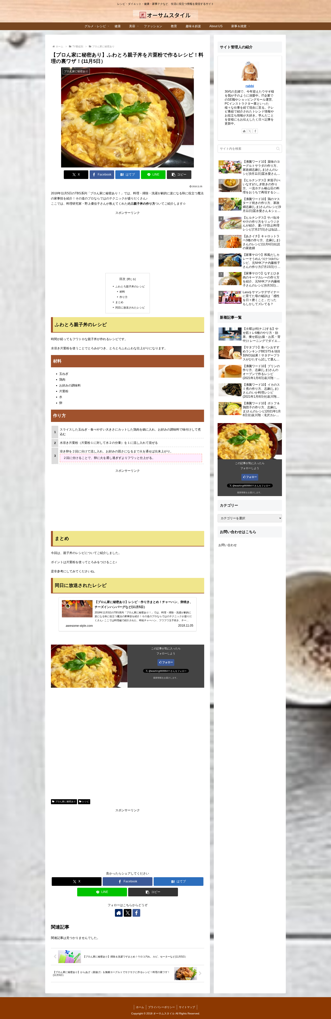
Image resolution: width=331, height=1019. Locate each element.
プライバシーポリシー (161, 1007)
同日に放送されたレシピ (130, 307)
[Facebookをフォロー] (136, 913)
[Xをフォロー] (127, 913)
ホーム (140, 1007)
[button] (179, 174)
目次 (122, 279)
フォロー (167, 662)
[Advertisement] (127, 242)
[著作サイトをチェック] (119, 913)
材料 (122, 291)
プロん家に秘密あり (65, 801)
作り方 (124, 297)
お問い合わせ (227, 545)
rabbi (250, 86)
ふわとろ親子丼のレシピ (130, 286)
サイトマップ (187, 1007)
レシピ (85, 801)
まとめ (119, 302)
